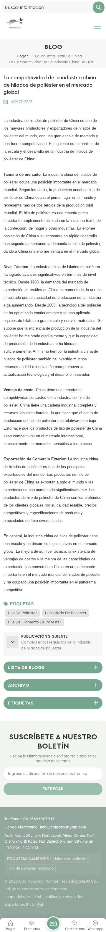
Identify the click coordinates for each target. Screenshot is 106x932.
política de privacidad (64, 896)
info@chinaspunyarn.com (63, 827)
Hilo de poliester (22, 613)
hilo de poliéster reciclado (31, 868)
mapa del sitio (17, 896)
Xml (37, 896)
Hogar (22, 56)
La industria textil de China (58, 56)
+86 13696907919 (38, 819)
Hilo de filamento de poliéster (34, 622)
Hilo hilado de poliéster (65, 613)
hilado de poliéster (71, 859)
